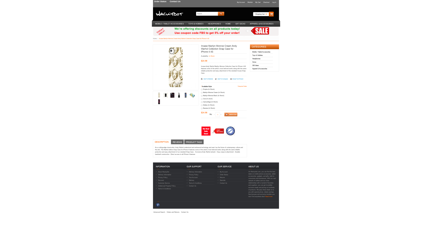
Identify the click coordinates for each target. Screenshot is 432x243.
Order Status (224, 175)
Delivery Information (164, 175)
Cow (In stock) (208, 99)
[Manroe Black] (172, 95)
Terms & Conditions (164, 189)
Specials (222, 180)
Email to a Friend (238, 79)
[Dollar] (185, 95)
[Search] (221, 14)
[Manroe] (166, 95)
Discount (161, 180)
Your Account (193, 177)
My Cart (258, 2)
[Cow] (159, 102)
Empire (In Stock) (209, 89)
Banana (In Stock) (209, 108)
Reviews (177, 142)
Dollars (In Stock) (208, 105)
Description (162, 142)
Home (155, 38)
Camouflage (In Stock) (210, 102)
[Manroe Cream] (159, 95)
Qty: (210, 114)
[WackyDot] (169, 14)
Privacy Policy (163, 177)
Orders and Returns (173, 212)
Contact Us (192, 186)
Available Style (206, 86)
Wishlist (250, 2)
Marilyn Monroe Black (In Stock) (213, 95)
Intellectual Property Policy (167, 186)
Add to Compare (223, 79)
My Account (241, 2)
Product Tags (194, 142)
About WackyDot (163, 172)
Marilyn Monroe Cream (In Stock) (214, 92)
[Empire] (179, 95)
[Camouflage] (192, 95)
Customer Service (164, 183)
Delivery (191, 180)
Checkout (266, 2)
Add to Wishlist (208, 79)
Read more (268, 196)
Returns (222, 177)
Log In (274, 2)
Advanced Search (159, 212)
